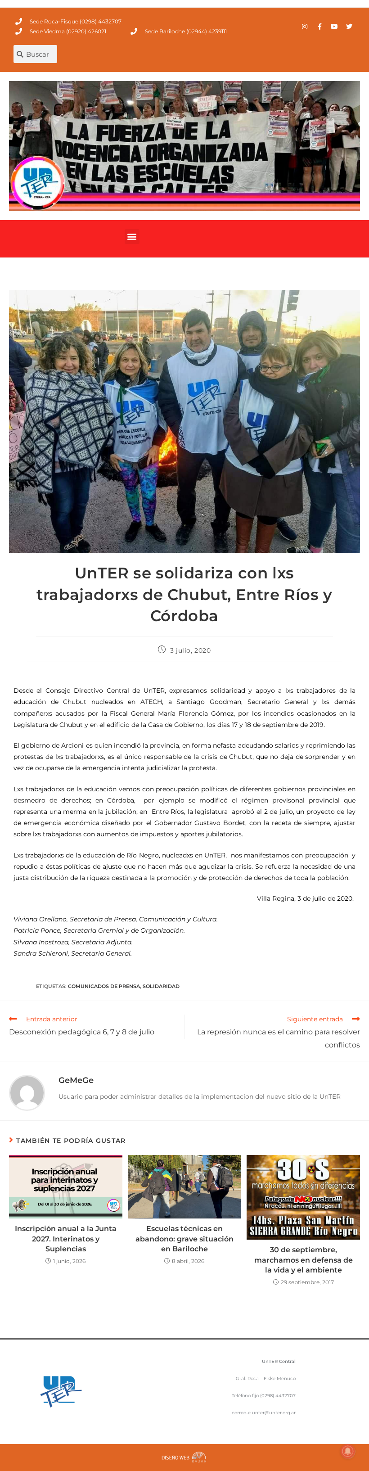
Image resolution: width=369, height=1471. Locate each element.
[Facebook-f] (319, 26)
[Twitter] (349, 26)
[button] (132, 236)
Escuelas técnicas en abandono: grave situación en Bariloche (184, 1238)
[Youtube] (334, 26)
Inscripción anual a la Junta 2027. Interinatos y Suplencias (66, 1238)
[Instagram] (304, 26)
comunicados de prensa (104, 986)
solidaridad (161, 986)
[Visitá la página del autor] (27, 1092)
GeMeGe (76, 1080)
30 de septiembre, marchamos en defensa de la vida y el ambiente (303, 1259)
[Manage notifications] (348, 1451)
